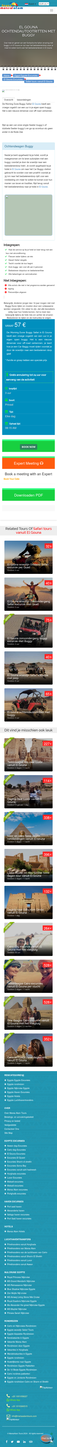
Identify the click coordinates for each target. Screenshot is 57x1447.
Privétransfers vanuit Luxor (19, 1260)
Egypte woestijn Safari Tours (20, 1329)
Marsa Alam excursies (17, 1189)
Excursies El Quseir (16, 1157)
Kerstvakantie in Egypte (18, 1337)
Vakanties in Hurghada (17, 1349)
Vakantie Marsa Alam (17, 1341)
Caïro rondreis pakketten (18, 1373)
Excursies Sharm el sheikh (19, 1161)
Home (7, 75)
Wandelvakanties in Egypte (19, 1353)
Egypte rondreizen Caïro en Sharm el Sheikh (28, 1381)
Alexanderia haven (15, 1210)
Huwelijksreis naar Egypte (19, 1361)
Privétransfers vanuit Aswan (20, 1264)
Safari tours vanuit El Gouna (39, 81)
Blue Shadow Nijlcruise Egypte (21, 1289)
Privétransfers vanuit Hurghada (21, 1244)
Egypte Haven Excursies (18, 1092)
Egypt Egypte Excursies (26, 75)
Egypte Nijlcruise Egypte (18, 1088)
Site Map (8, 1132)
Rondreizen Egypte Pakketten (21, 1365)
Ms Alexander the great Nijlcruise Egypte (26, 1304)
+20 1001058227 (19, 1396)
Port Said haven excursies (19, 1218)
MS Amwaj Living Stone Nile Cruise (23, 1297)
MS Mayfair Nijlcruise (17, 1308)
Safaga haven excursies (18, 1214)
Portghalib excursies (16, 1193)
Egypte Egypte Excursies (18, 1080)
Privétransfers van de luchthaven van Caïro (27, 1252)
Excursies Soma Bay (16, 1165)
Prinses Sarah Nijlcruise (18, 1312)
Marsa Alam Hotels (16, 1231)
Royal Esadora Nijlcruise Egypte (22, 1301)
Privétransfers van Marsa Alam (21, 1248)
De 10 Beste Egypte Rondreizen (22, 1369)
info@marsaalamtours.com (24, 1416)
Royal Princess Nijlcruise (18, 1277)
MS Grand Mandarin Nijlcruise (21, 1281)
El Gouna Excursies (13, 79)
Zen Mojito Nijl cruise (16, 1293)
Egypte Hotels (13, 1096)
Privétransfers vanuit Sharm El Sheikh (24, 1256)
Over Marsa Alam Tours (15, 1112)
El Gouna (36, 104)
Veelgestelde (10, 1124)
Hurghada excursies (16, 1173)
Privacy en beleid (12, 1120)
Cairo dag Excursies (16, 1149)
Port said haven (14, 1206)
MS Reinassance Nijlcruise (19, 1285)
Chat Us (46, 1438)
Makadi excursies (15, 1181)
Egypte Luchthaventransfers (20, 1100)
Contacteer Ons (11, 1128)
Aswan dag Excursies (17, 1145)
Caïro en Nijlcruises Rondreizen (21, 1325)
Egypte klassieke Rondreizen (20, 1333)
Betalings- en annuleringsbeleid (18, 1116)
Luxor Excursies (14, 1177)
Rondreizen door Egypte (18, 1345)
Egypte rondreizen (15, 1084)
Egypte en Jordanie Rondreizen (21, 1377)
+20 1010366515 (19, 1406)
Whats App (15, 1399)
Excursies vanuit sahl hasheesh (21, 1169)
